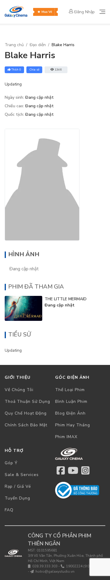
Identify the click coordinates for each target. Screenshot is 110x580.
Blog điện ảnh (70, 413)
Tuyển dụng (17, 498)
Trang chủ (14, 45)
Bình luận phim (71, 401)
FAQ (9, 510)
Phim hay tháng (72, 425)
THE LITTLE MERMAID (66, 299)
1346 (58, 70)
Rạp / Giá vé (18, 486)
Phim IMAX (66, 437)
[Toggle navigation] (102, 12)
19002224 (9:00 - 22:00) (85, 566)
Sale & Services (22, 474)
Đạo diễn (38, 45)
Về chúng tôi (19, 390)
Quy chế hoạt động (26, 413)
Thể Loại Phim (70, 390)
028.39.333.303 (44, 566)
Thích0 (16, 70)
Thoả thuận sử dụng (27, 401)
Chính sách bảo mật (26, 425)
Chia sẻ (34, 70)
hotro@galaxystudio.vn (55, 571)
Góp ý (11, 463)
